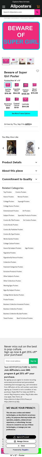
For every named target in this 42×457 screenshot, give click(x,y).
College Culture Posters (11, 243)
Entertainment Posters (11, 211)
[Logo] (21, 6)
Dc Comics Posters (29, 220)
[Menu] (4, 7)
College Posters (9, 201)
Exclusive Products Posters (13, 271)
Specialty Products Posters (27, 215)
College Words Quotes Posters (14, 295)
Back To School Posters (25, 318)
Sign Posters (29, 248)
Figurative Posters (10, 253)
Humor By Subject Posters (12, 248)
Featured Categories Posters (13, 267)
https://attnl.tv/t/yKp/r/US (13, 399)
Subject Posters (9, 215)
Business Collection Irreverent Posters (16, 304)
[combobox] (18, 12)
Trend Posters (8, 318)
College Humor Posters (11, 206)
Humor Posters (9, 197)
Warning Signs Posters (11, 285)
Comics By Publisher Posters (13, 229)
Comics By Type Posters (12, 234)
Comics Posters (21, 192)
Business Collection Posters (13, 309)
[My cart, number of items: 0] (38, 6)
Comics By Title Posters (11, 220)
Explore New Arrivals (21, 2)
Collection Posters (10, 262)
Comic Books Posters (11, 225)
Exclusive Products (28, 18)
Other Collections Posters (12, 281)
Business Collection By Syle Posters (15, 314)
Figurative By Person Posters (13, 257)
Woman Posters (23, 197)
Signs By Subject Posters (12, 290)
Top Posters (8, 192)
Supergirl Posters (24, 201)
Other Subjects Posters (11, 276)
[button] (21, 1)
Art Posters (26, 211)
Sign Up (33, 361)
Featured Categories (11, 18)
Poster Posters (9, 299)
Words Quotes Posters (11, 239)
